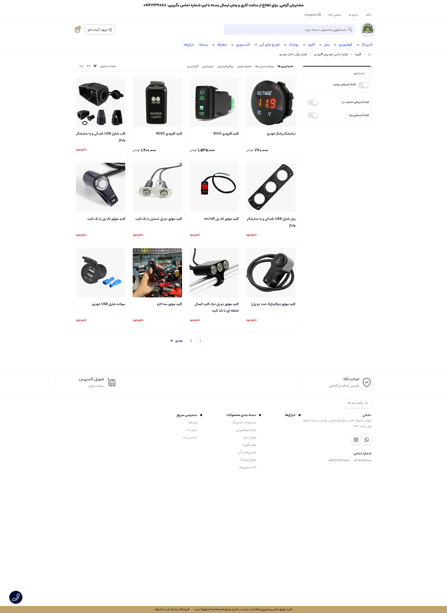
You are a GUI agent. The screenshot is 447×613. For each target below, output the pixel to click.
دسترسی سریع (187, 415)
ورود (104, 30)
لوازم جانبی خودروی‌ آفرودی (331, 54)
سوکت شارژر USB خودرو (108, 304)
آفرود (311, 44)
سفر (327, 44)
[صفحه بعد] (176, 341)
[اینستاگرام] (356, 439)
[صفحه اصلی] (369, 54)
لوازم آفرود (249, 445)
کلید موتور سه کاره (169, 304)
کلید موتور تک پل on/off (221, 219)
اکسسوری (243, 44)
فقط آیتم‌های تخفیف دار (355, 102)
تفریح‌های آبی (247, 452)
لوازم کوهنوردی (246, 430)
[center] (350, 29)
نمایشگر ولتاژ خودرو (281, 133)
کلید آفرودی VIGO (226, 133)
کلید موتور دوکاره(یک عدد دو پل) (273, 304)
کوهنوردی (345, 44)
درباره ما (353, 14)
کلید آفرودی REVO (169, 133)
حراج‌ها (189, 44)
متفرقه (222, 44)
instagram (311, 14)
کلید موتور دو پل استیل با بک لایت (158, 219)
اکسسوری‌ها (247, 467)
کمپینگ (366, 44)
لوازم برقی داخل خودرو (293, 54)
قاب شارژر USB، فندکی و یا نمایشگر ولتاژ (100, 136)
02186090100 (362, 460)
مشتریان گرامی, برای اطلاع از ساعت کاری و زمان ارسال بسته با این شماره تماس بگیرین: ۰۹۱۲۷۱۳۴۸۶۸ (223, 5)
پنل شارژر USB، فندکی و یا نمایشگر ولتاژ (271, 221)
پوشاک (293, 44)
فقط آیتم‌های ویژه (359, 115)
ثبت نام (93, 30)
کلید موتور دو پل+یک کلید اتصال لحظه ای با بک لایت (216, 307)
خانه (368, 14)
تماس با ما (334, 14)
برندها (203, 44)
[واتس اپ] (366, 439)
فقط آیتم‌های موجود (344, 84)
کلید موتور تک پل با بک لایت (106, 219)
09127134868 (338, 460)
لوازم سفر (249, 437)
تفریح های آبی (269, 44)
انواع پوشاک (248, 459)
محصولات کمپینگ (244, 422)
